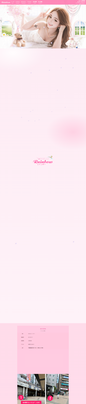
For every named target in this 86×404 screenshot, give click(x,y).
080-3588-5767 (82, 1)
